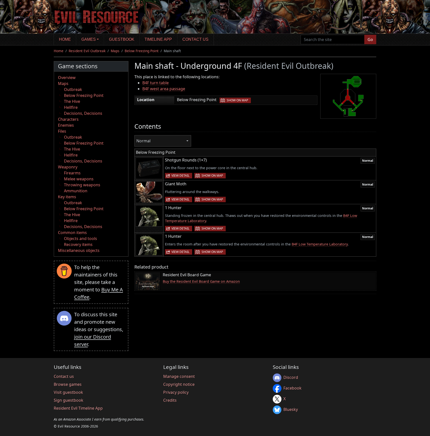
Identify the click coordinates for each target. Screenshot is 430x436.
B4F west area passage (163, 88)
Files (62, 131)
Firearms (72, 173)
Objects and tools (80, 238)
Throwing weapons (82, 185)
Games (88, 39)
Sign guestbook (68, 400)
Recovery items (78, 244)
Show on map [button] (237, 100)
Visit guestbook (68, 392)
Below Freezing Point (142, 50)
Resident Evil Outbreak (87, 50)
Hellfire (71, 107)
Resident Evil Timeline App (78, 408)
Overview (67, 77)
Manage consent (179, 376)
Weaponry (67, 167)
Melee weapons (79, 179)
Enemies (66, 125)
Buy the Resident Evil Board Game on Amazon (201, 281)
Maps (115, 50)
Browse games (68, 384)
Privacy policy (176, 392)
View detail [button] (180, 175)
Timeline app (158, 39)
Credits (170, 400)
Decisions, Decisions (83, 113)
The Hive (72, 101)
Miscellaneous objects (79, 250)
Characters (68, 119)
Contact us (195, 39)
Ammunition (75, 191)
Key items (67, 196)
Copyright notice (179, 384)
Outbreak (73, 89)
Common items (72, 232)
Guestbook (121, 39)
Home (65, 39)
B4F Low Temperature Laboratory (320, 244)
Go (370, 39)
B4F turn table (155, 82)
